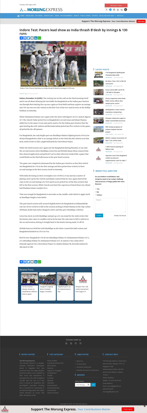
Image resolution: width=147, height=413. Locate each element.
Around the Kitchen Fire (55, 363)
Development (52, 373)
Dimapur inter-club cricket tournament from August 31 (82, 289)
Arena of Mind (52, 361)
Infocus (120, 15)
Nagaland (30, 15)
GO (93, 385)
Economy (50, 378)
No (97, 192)
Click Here (141, 21)
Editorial (39, 15)
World (76, 15)
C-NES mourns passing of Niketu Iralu (114, 148)
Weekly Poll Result (120, 215)
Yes (98, 189)
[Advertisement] (11, 218)
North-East (49, 15)
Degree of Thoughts (54, 371)
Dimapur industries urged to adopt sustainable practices (116, 119)
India (57, 15)
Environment (51, 390)
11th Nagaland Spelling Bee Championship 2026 (115, 74)
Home (22, 15)
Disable (49, 375)
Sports (95, 15)
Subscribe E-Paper (116, 5)
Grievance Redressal (84, 367)
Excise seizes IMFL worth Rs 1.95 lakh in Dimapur (115, 91)
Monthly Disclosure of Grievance (88, 370)
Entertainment (66, 15)
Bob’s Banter (51, 366)
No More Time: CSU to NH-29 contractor (116, 82)
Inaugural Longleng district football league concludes (46, 289)
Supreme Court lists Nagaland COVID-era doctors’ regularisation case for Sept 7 (116, 158)
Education (50, 383)
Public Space (85, 15)
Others (99, 195)
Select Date (79, 381)
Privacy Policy (81, 364)
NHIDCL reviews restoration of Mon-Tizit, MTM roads (116, 139)
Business (50, 368)
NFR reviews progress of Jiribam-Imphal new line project (114, 129)
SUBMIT (99, 215)
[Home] (41, 9)
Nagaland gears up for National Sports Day (64, 289)
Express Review (52, 393)
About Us (80, 361)
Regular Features (107, 15)
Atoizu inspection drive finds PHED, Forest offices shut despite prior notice (115, 100)
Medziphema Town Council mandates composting (115, 111)
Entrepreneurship (53, 388)
